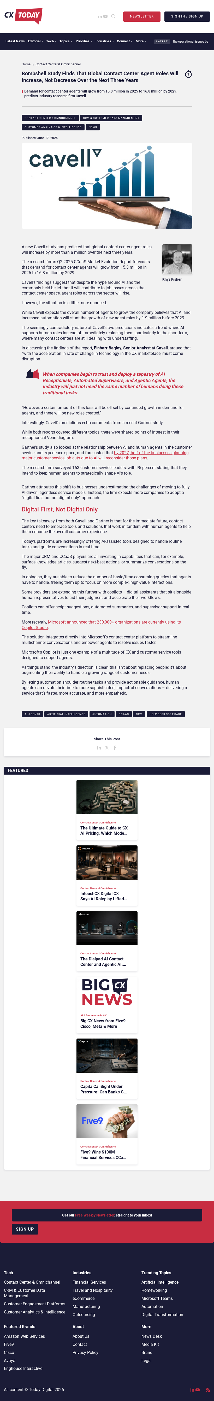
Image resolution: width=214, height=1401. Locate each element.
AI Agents (32, 714)
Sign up (25, 1229)
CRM (139, 714)
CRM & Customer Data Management (111, 118)
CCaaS (124, 714)
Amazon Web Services (24, 1336)
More (141, 41)
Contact (80, 1344)
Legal (146, 1360)
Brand (146, 1352)
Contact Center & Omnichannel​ (50, 118)
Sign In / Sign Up (187, 16)
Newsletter (142, 16)
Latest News (15, 41)
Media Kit (150, 1344)
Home (26, 64)
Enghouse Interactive (23, 1368)
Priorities (84, 41)
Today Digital (41, 1389)
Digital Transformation (162, 1314)
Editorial (35, 41)
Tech (51, 41)
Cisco (9, 1352)
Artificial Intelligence (66, 714)
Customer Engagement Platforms (34, 1303)
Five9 (9, 1344)
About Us (81, 1336)
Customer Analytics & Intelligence (53, 127)
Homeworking (154, 1290)
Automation (102, 714)
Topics (66, 41)
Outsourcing (84, 1314)
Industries (105, 41)
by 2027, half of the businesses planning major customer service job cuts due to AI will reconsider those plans (105, 455)
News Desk (151, 1336)
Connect (125, 41)
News (93, 127)
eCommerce (83, 1298)
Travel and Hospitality (93, 1290)
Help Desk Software (166, 714)
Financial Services (89, 1282)
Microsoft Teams (157, 1298)
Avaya (9, 1360)
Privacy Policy (85, 1352)
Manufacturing (86, 1306)
